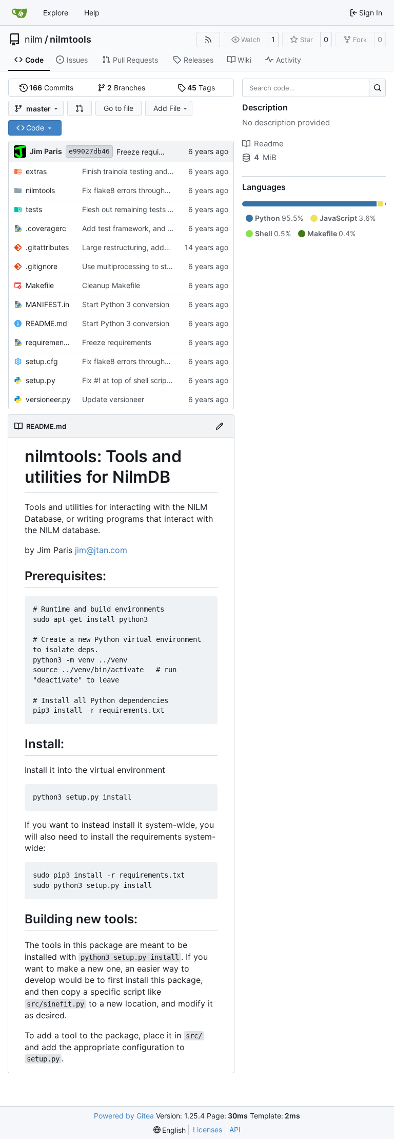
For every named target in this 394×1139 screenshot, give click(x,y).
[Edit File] (219, 426)
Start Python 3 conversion (125, 304)
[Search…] (377, 88)
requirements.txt (49, 342)
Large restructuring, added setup (138, 247)
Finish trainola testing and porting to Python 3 (158, 171)
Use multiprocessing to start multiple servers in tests (169, 266)
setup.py (40, 380)
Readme (269, 143)
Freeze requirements (151, 151)
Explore (55, 12)
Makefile (40, 285)
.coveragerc (46, 228)
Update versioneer (113, 399)
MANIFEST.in (47, 304)
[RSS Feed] (208, 39)
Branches (126, 87)
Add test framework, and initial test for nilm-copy (164, 228)
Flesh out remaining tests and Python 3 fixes (156, 209)
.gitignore (41, 266)
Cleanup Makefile (111, 285)
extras (36, 171)
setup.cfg (42, 361)
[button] (79, 108)
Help (92, 12)
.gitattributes (47, 247)
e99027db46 (89, 151)
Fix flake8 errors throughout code (138, 190)
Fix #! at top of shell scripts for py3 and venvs (159, 380)
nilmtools (70, 39)
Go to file (118, 108)
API (235, 1129)
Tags (201, 87)
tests (34, 209)
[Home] (19, 13)
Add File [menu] (167, 108)
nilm (34, 39)
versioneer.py (48, 399)
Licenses (207, 1129)
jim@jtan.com (101, 550)
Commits (51, 87)
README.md (46, 323)
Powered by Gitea (124, 1115)
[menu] (169, 1130)
